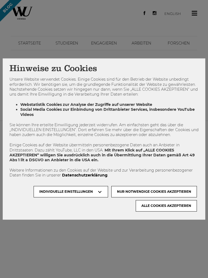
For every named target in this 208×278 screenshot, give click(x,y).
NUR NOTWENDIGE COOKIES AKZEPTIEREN (154, 191)
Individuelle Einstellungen (66, 191)
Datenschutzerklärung (85, 175)
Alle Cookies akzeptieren (166, 206)
